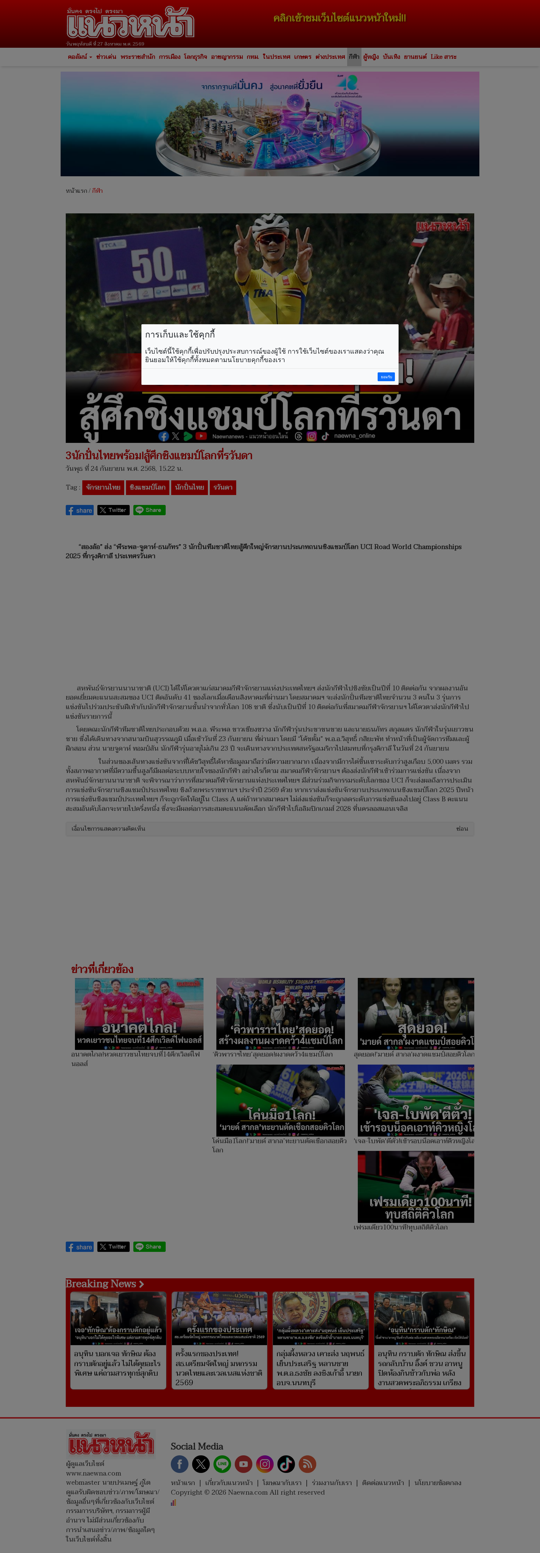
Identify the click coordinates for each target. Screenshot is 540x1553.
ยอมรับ (386, 377)
